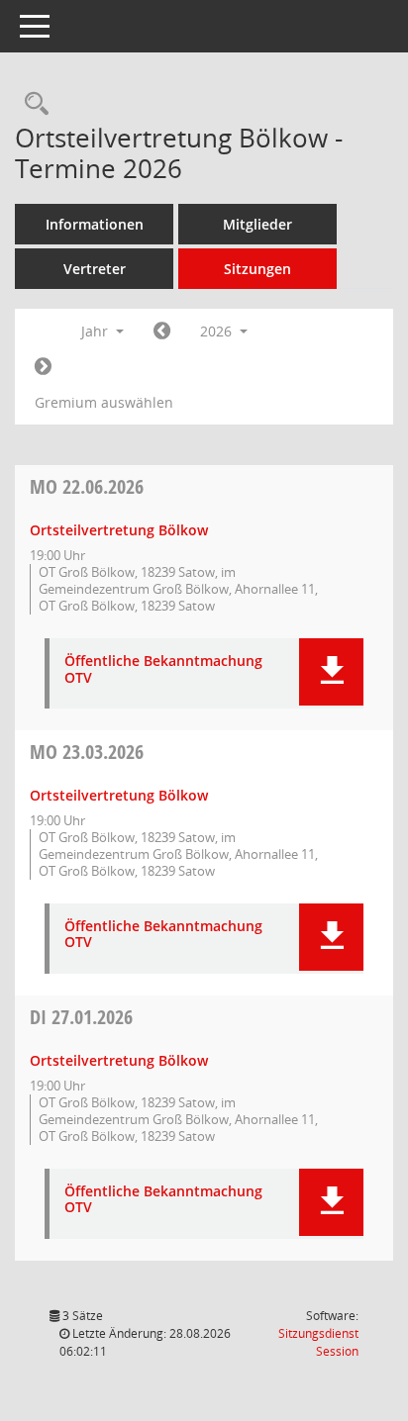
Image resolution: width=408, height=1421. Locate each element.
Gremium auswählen (104, 402)
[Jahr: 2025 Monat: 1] (162, 331)
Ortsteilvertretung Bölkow (119, 530)
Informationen (95, 224)
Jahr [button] (96, 331)
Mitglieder (257, 224)
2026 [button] (218, 331)
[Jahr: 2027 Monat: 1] (43, 367)
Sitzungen (257, 268)
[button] (331, 672)
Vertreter (94, 268)
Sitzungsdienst (318, 1342)
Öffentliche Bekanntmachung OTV (163, 670)
